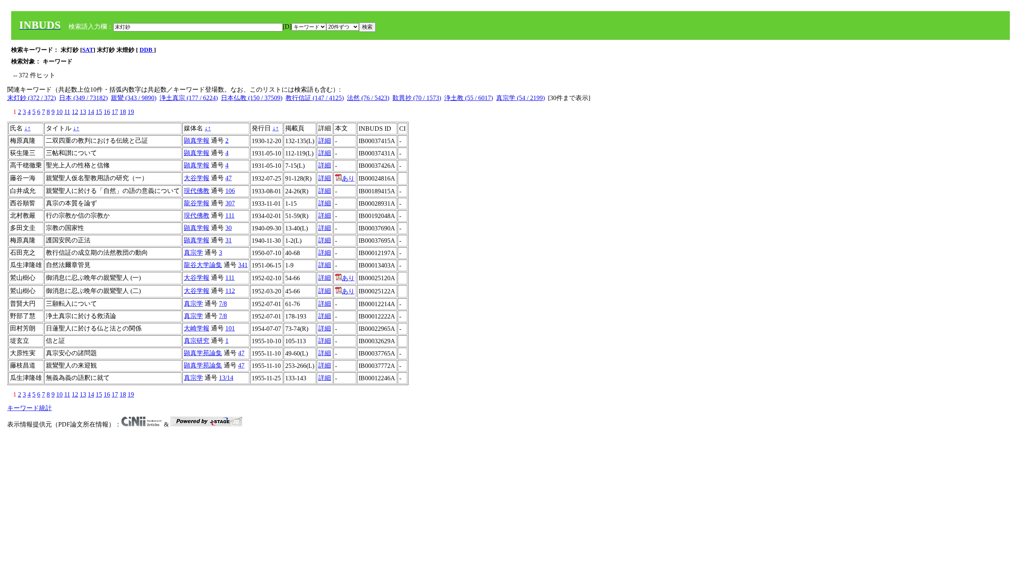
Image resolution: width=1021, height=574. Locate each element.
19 (131, 111)
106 (230, 190)
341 (243, 264)
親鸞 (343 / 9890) (133, 97)
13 (83, 111)
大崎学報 (196, 328)
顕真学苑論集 (203, 353)
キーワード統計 (29, 408)
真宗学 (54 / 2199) (520, 97)
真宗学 (193, 252)
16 (107, 111)
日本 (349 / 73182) (83, 97)
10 (59, 111)
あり (348, 178)
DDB (147, 50)
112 (230, 290)
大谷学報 (196, 178)
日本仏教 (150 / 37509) (251, 97)
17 (115, 111)
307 (230, 203)
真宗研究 (196, 340)
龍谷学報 (196, 203)
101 (230, 328)
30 (228, 227)
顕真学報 (196, 140)
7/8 (223, 303)
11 (67, 111)
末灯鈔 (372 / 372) (31, 97)
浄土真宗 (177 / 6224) (189, 97)
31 (228, 240)
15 (99, 111)
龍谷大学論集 (203, 264)
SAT (87, 50)
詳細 (324, 140)
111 (230, 215)
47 (228, 178)
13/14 (226, 377)
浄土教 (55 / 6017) (468, 97)
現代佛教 (196, 190)
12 (75, 111)
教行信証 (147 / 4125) (315, 97)
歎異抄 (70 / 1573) (416, 97)
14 (91, 111)
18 (123, 111)
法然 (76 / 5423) (368, 97)
